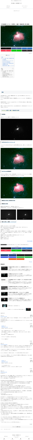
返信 (31, 323)
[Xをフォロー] (24, 255)
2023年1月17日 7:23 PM (4, 316)
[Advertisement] (16, 17)
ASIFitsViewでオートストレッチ (7, 60)
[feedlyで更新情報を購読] (24, 257)
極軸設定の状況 (5, 64)
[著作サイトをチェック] (8, 255)
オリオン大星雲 (20, 244)
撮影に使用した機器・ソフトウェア (8, 65)
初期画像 (4, 59)
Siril (12, 244)
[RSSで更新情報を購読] (16, 259)
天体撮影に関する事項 (4, 244)
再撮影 (24, 244)
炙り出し (27, 244)
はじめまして (27, 436)
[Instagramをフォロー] (8, 257)
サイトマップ (16, 437)
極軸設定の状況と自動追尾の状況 (8, 63)
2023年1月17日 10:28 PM (4, 344)
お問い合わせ (6, 436)
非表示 (8, 55)
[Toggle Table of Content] (12, 68)
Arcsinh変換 (9, 244)
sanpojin (2, 360)
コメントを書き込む (16, 426)
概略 (2, 57)
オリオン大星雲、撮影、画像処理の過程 (7, 58)
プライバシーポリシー (16, 436)
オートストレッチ (16, 244)
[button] (27, 50)
